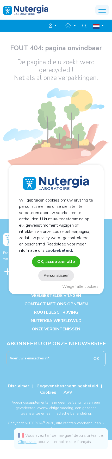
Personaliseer (56, 275)
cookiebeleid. (59, 250)
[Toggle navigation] (102, 10)
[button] (53, 26)
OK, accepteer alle (56, 262)
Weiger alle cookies (80, 286)
